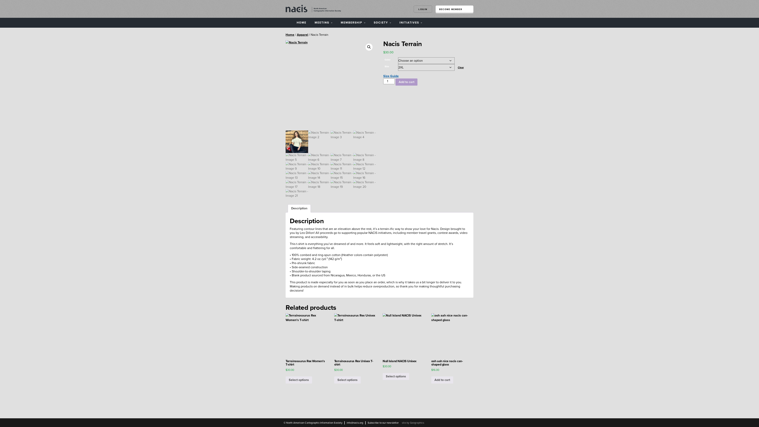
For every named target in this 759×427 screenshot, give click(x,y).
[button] (369, 47)
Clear (461, 67)
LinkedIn (471, 422)
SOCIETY (381, 22)
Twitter (462, 422)
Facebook (453, 422)
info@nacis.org (355, 422)
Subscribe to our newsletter (383, 422)
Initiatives (409, 22)
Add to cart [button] (442, 380)
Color (387, 59)
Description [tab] (299, 208)
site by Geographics (413, 422)
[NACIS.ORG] (313, 8)
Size (387, 66)
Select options (299, 380)
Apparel (302, 35)
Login (423, 9)
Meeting (322, 22)
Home (301, 22)
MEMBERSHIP (352, 22)
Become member (450, 9)
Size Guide (391, 76)
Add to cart (406, 82)
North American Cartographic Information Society (314, 422)
